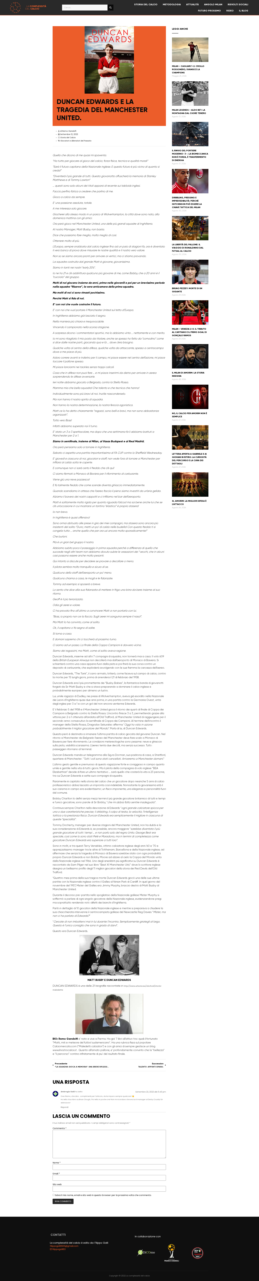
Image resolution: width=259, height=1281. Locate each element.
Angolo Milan (213, 4)
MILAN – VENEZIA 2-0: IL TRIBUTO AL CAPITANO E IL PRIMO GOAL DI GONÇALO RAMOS (189, 332)
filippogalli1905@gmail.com (64, 1246)
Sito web (57, 1184)
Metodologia (172, 4)
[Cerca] (110, 8)
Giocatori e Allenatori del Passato (75, 140)
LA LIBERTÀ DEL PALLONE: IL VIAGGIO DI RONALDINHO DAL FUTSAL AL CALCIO (187, 247)
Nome (57, 1163)
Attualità (192, 4)
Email (56, 1174)
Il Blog (243, 10)
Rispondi (64, 1107)
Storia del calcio (145, 4)
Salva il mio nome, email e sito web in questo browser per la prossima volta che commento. (103, 1195)
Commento (60, 1128)
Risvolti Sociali (238, 4)
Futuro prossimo (209, 10)
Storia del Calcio (68, 137)
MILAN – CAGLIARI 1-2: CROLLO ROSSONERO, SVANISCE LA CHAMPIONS (188, 69)
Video (230, 10)
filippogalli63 (59, 1249)
